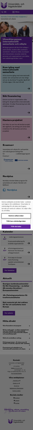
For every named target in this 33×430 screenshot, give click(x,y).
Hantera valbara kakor (16, 216)
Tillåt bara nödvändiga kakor (16, 221)
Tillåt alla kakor (16, 226)
